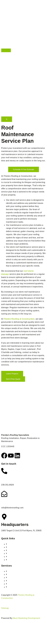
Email (7, 501)
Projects (5, 63)
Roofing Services (9, 60)
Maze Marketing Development (26, 618)
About (4, 54)
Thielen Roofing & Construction (19, 319)
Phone (7, 478)
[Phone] (4, 471)
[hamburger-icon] (6, 50)
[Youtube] (11, 456)
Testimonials (7, 66)
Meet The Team (8, 57)
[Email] (4, 494)
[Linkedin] (17, 456)
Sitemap (5, 608)
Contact (4, 69)
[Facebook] (4, 456)
